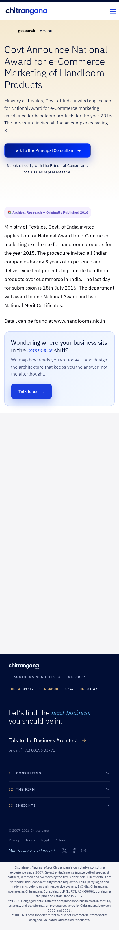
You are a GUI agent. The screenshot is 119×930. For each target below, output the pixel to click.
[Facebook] (74, 850)
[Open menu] (113, 11)
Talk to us (31, 391)
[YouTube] (83, 850)
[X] (64, 850)
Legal (45, 840)
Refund (60, 840)
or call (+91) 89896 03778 (32, 750)
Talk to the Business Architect (48, 740)
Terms (30, 840)
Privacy (14, 840)
